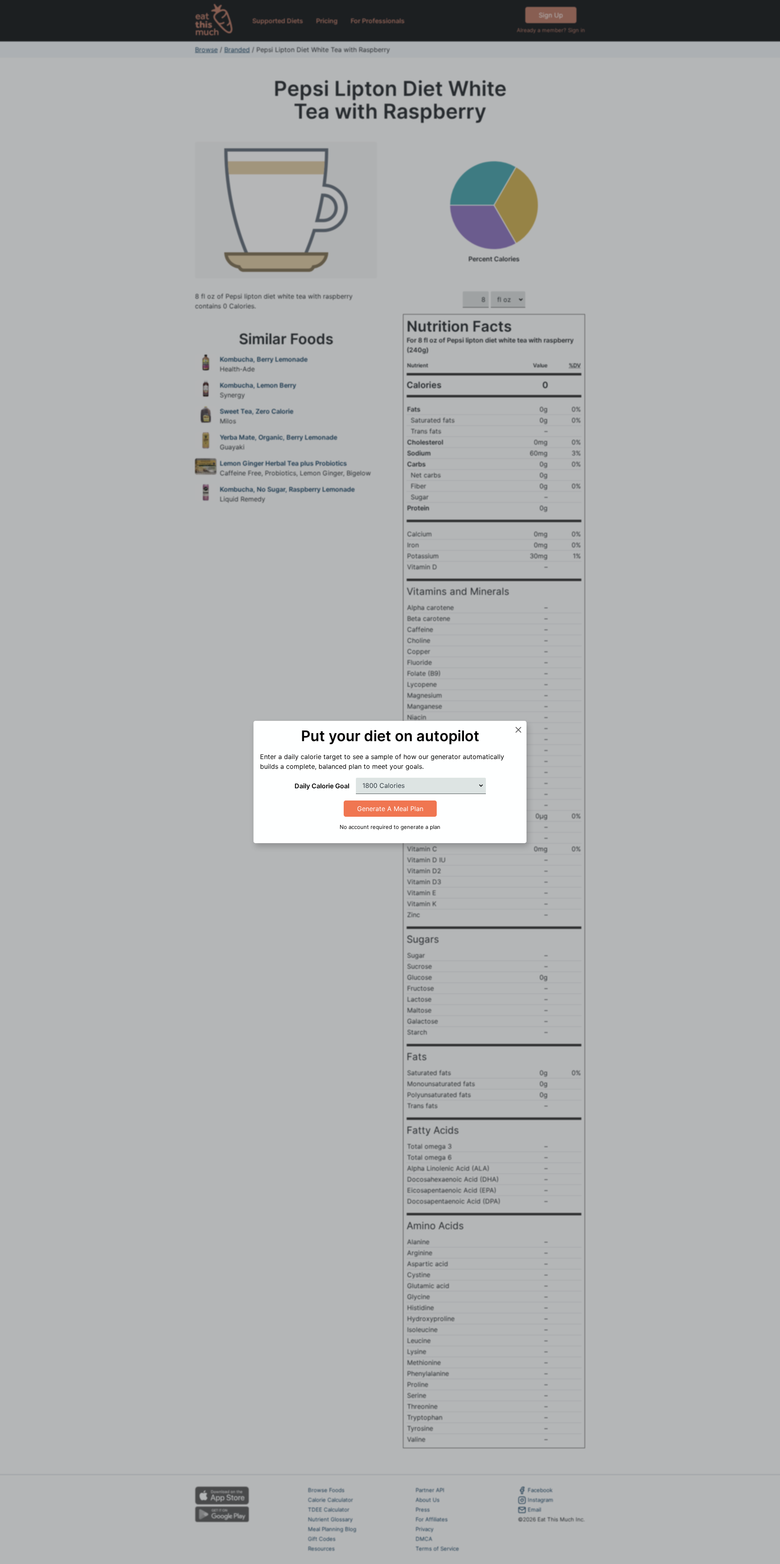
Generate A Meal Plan (390, 809)
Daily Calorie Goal (322, 786)
